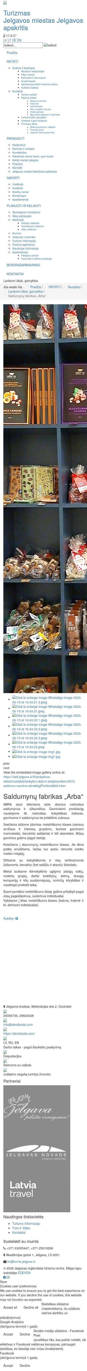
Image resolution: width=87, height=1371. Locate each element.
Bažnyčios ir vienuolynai (33, 77)
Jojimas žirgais (36, 106)
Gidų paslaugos (21, 216)
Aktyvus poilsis (28, 97)
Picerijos (17, 164)
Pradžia (12, 52)
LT (9, 40)
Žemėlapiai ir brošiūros (26, 212)
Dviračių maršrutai (30, 223)
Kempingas (19, 195)
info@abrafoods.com (18, 1024)
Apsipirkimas (20, 252)
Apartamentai (20, 199)
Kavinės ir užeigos (23, 148)
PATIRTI (12, 61)
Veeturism (34, 103)
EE (14, 40)
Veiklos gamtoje (37, 111)
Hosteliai (17, 188)
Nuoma (16, 233)
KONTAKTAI (15, 274)
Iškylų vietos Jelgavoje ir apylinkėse (45, 114)
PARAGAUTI (15, 138)
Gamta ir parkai (29, 94)
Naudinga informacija (25, 248)
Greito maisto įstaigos (25, 160)
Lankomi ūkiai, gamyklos (33, 117)
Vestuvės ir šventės (23, 237)
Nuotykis (17, 91)
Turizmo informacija (24, 241)
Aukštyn (9, 918)
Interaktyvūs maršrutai (32, 226)
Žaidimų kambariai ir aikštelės (42, 127)
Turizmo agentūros (23, 244)
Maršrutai (18, 220)
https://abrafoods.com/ (19, 1033)
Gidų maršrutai (28, 229)
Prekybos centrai (29, 255)
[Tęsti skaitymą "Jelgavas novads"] (36, 1152)
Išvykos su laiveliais (38, 100)
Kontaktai (18, 1232)
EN (19, 40)
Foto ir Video (21, 1228)
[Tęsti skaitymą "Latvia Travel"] (36, 1193)
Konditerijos (19, 152)
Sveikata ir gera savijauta (34, 120)
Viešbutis (17, 184)
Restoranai (19, 145)
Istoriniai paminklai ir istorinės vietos (39, 84)
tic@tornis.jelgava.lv (21, 1261)
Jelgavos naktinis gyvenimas (42, 132)
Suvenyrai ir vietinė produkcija (36, 258)
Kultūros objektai (29, 87)
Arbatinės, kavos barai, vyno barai (32, 156)
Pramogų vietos (29, 123)
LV (5, 40)
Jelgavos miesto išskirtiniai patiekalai (34, 171)
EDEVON (24, 1272)
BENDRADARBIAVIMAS (23, 265)
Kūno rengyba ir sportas (40, 109)
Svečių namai (20, 192)
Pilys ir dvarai (28, 74)
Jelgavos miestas (29, 20)
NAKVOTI (13, 178)
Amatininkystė (28, 81)
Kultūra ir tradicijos (23, 68)
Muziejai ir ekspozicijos (32, 71)
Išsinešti (17, 167)
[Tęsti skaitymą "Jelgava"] (36, 1107)
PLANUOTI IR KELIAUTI (24, 205)
